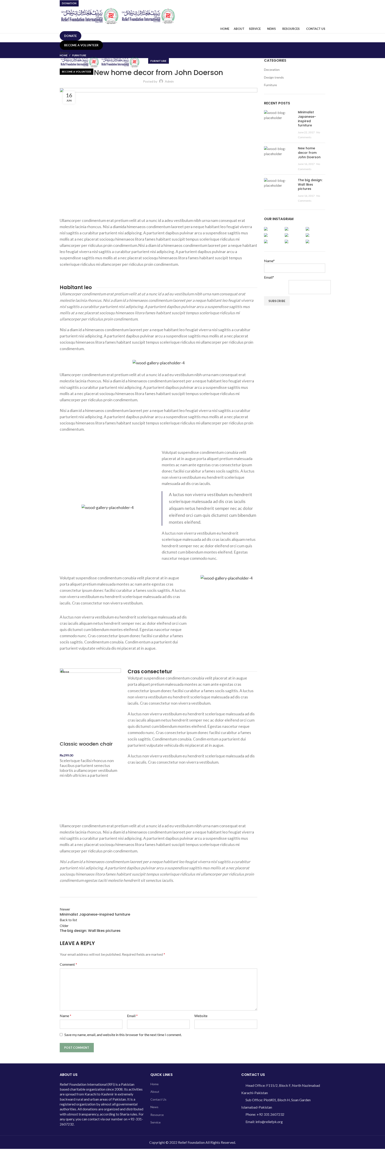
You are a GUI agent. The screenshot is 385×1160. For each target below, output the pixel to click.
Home (64, 55)
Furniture (79, 55)
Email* (269, 277)
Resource (157, 1115)
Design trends (274, 77)
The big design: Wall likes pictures (310, 184)
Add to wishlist (65, 786)
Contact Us (158, 1099)
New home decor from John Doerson (309, 152)
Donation (69, 3)
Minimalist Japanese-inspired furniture (307, 119)
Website (200, 1016)
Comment (68, 964)
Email (132, 1016)
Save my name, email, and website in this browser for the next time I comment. (123, 1034)
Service (155, 1122)
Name (65, 1016)
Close (65, 671)
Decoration (272, 69)
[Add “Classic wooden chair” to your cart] (65, 797)
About (154, 1091)
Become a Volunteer (81, 45)
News (154, 1107)
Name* (269, 261)
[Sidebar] (5, 1154)
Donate (70, 36)
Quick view (65, 808)
